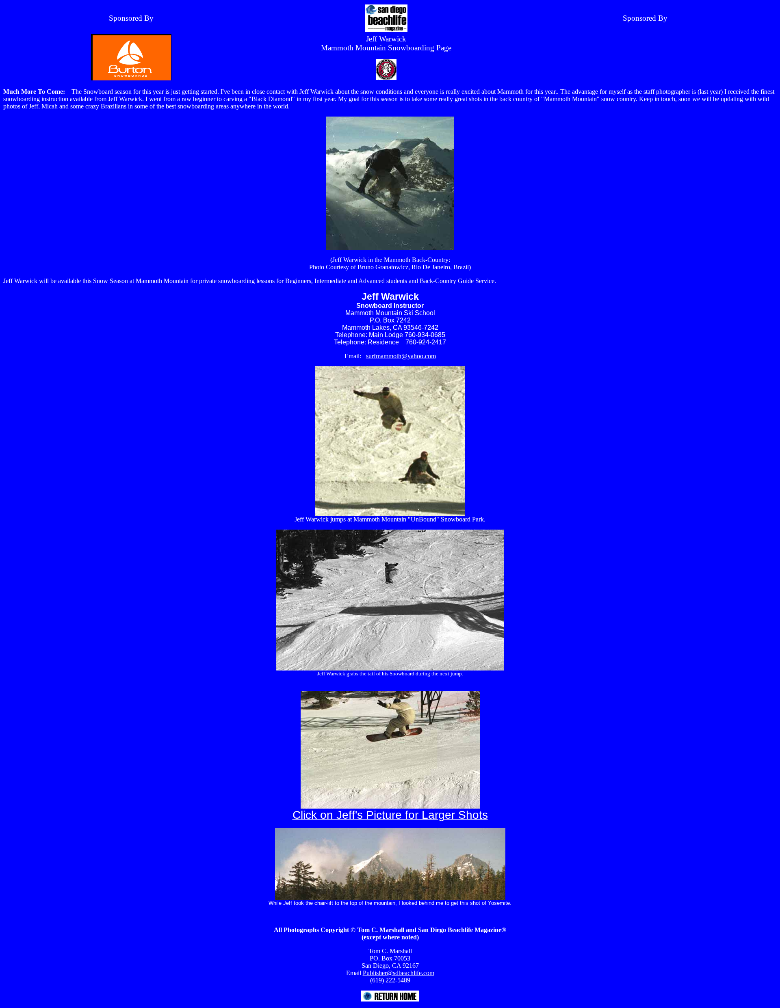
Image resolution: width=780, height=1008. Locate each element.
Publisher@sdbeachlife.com (398, 972)
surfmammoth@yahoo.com (401, 356)
